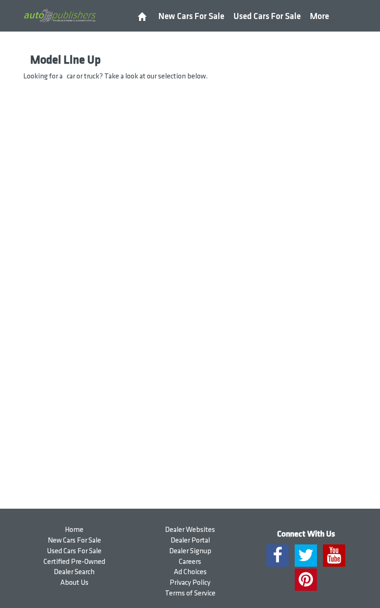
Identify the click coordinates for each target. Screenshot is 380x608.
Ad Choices (190, 572)
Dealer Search (74, 572)
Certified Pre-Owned (74, 561)
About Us (74, 582)
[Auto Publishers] (59, 15)
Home (74, 529)
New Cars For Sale (191, 16)
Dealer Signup (190, 551)
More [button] (319, 16)
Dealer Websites (190, 529)
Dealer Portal (190, 540)
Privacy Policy (190, 582)
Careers (190, 561)
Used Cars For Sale (267, 16)
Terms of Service (190, 593)
